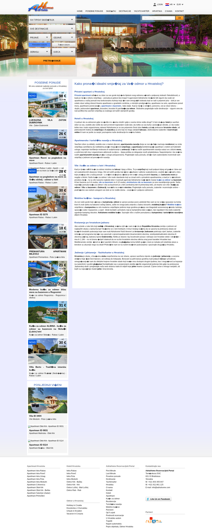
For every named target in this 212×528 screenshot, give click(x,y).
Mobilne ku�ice (113, 507)
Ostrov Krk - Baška (74, 482)
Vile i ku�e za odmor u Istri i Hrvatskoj (94, 165)
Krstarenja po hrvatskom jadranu (91, 222)
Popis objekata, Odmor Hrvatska (119, 527)
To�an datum (64, 45)
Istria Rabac (72, 471)
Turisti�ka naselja (114, 504)
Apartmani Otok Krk (35, 487)
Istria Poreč (71, 473)
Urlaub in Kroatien (74, 511)
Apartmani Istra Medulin (37, 482)
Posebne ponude (48, 82)
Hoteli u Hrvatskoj (83, 118)
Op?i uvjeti (110, 513)
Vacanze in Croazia (75, 514)
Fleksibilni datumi (39, 45)
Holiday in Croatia (74, 505)
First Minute (111, 471)
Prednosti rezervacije (115, 515)
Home (80, 11)
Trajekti (109, 521)
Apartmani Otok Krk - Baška (38, 490)
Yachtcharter (141, 11)
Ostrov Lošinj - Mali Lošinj (77, 487)
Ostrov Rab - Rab (74, 490)
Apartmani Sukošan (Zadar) (38, 493)
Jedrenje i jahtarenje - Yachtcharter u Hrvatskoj (99, 252)
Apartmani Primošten (36, 496)
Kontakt (179, 11)
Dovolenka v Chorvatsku (77, 508)
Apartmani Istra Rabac (36, 471)
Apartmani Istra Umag (36, 476)
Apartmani (110, 496)
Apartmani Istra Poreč (36, 473)
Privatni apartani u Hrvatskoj (89, 91)
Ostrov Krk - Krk (73, 485)
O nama (168, 11)
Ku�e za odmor (113, 499)
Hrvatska (157, 11)
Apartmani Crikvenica (36, 485)
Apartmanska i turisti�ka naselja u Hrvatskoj (98, 140)
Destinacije (125, 11)
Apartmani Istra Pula (35, 479)
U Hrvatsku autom (113, 518)
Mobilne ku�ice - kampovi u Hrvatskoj (94, 198)
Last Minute (111, 473)
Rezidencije (111, 501)
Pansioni (109, 510)
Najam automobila (114, 524)
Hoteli (108, 493)
